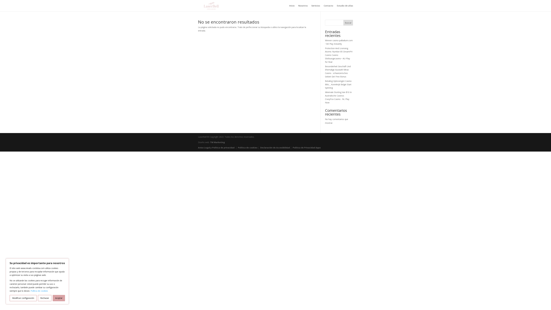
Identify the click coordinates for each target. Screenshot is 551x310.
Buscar (348, 22)
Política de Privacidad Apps (307, 147)
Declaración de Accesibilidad (275, 147)
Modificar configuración (23, 298)
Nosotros (303, 6)
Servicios (315, 6)
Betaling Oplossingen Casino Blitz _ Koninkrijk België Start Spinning (338, 84)
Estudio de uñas (345, 6)
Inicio (292, 6)
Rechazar (44, 298)
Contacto (328, 6)
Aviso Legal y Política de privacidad (216, 147)
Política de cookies (39, 290)
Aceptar (58, 298)
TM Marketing (217, 142)
